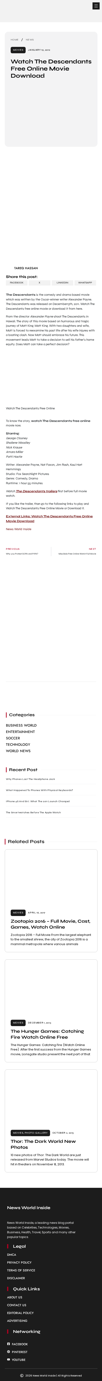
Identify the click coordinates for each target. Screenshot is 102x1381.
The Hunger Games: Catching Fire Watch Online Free (47, 1034)
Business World (21, 725)
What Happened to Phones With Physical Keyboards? (39, 790)
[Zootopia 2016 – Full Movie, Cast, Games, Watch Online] (51, 876)
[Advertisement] (51, 208)
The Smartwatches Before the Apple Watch (33, 812)
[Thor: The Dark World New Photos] (51, 1097)
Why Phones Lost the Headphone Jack (30, 779)
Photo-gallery (36, 1132)
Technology (18, 744)
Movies (18, 50)
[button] (96, 5)
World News (18, 751)
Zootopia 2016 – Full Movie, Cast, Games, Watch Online (50, 924)
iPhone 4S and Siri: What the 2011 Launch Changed (38, 801)
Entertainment (20, 731)
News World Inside (18, 529)
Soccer (13, 738)
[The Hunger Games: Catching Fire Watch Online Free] (51, 987)
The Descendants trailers (36, 491)
